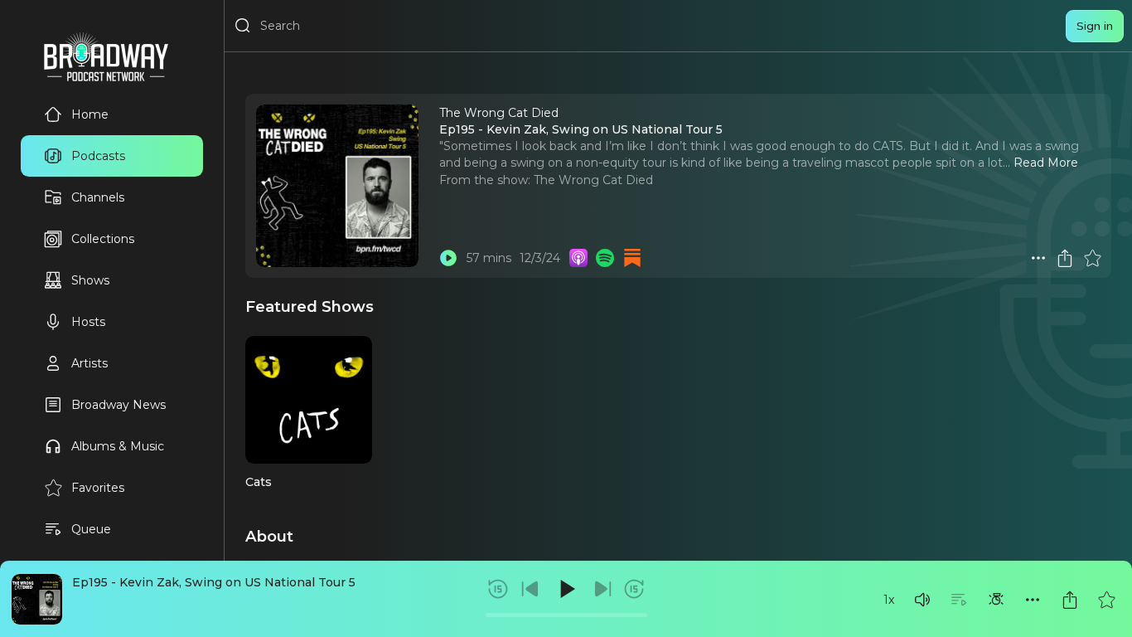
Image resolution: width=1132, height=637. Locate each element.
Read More (1045, 162)
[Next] (602, 589)
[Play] (566, 589)
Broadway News (118, 404)
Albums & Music (117, 446)
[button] (922, 600)
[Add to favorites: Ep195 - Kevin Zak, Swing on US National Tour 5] (1106, 600)
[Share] (1070, 600)
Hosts (88, 321)
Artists (89, 363)
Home (90, 114)
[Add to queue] (959, 600)
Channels (97, 197)
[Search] (243, 26)
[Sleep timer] (996, 600)
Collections (102, 238)
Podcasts (98, 155)
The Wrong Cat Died (593, 180)
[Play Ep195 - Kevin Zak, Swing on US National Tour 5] (448, 258)
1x (888, 599)
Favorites (97, 487)
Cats (258, 481)
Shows (90, 280)
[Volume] (922, 600)
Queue (91, 529)
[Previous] (530, 589)
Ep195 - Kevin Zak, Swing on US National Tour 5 (214, 582)
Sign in (1094, 25)
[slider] (566, 615)
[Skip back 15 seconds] (498, 589)
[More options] (1032, 600)
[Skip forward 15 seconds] (634, 589)
